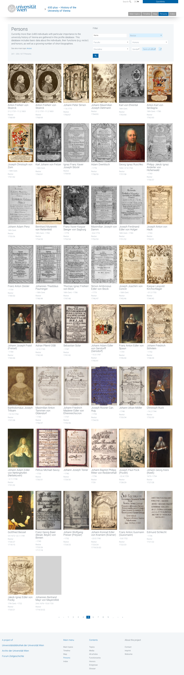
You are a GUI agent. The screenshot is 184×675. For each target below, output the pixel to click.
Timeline (146, 14)
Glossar (92, 668)
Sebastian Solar (72, 345)
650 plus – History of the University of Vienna (62, 9)
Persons (163, 14)
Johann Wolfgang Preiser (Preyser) (73, 534)
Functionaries (95, 658)
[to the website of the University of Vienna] (22, 8)
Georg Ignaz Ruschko (131, 164)
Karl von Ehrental (128, 105)
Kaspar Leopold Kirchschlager (156, 288)
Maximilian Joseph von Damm (104, 228)
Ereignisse (93, 665)
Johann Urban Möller (130, 407)
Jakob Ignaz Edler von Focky (20, 599)
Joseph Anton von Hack (157, 228)
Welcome (128, 654)
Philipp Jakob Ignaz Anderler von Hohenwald (158, 167)
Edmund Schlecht (156, 532)
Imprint (128, 650)
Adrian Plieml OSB (46, 345)
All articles (93, 654)
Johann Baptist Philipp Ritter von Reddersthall (104, 471)
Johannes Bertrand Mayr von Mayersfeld (47, 599)
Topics (92, 647)
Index (172, 14)
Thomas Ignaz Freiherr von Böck (76, 288)
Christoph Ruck (155, 407)
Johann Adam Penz (19, 226)
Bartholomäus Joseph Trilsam (20, 409)
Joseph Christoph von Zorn (20, 166)
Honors (92, 661)
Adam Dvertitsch (100, 164)
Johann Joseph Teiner (75, 470)
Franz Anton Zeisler (18, 286)
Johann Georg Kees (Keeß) (158, 471)
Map (155, 14)
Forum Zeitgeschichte (13, 656)
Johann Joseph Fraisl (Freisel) (20, 347)
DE (135, 1)
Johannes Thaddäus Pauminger (47, 288)
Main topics (135, 14)
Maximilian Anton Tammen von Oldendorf (45, 410)
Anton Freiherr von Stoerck (18, 106)
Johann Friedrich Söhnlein (156, 347)
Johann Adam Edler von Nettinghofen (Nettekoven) (19, 473)
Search (126, 2)
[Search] (95, 56)
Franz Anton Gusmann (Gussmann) (131, 534)
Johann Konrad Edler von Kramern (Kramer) (103, 534)
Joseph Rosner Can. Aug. (102, 409)
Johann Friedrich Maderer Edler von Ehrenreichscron (73, 410)
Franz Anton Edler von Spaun (131, 347)
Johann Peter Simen (74, 105)
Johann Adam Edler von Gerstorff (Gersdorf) (102, 348)
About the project (133, 640)
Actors (29, 48)
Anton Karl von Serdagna (155, 106)
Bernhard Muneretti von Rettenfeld (46, 228)
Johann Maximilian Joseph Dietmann (101, 106)
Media (91, 650)
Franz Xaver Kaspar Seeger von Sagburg (74, 228)
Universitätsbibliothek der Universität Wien (23, 645)
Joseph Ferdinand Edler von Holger (129, 228)
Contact (128, 647)
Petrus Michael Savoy (48, 470)
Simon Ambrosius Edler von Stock (101, 288)
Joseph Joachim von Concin (131, 288)
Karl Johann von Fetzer (48, 164)
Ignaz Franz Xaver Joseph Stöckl (73, 166)
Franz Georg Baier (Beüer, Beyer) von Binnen (46, 535)
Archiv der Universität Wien (15, 650)
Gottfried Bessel (17, 532)
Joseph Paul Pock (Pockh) (129, 471)
